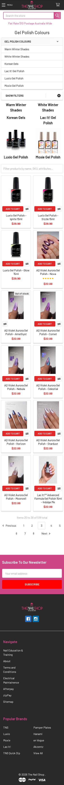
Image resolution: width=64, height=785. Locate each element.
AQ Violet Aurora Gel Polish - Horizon (16, 441)
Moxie (6, 740)
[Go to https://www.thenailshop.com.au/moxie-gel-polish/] (48, 140)
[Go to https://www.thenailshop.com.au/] (32, 5)
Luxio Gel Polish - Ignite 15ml (16, 217)
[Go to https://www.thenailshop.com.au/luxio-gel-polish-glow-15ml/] (16, 245)
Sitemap (8, 701)
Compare (27, 209)
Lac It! (7, 746)
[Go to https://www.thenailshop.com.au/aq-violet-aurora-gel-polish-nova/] (48, 245)
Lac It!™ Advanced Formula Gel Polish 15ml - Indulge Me (48, 498)
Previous (10, 525)
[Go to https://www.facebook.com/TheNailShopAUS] (28, 619)
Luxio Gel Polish (13, 78)
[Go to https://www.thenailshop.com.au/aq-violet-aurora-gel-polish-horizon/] (16, 415)
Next (44, 533)
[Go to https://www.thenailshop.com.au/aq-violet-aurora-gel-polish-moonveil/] (16, 470)
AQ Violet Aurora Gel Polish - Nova (48, 271)
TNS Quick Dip (11, 753)
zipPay (7, 695)
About (6, 661)
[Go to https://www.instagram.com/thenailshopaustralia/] (36, 619)
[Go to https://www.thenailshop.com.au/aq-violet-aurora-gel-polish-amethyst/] (16, 305)
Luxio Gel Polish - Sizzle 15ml (48, 217)
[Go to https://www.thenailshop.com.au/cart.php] (58, 5)
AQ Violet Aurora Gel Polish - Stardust (48, 441)
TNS (5, 727)
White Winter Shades (16, 56)
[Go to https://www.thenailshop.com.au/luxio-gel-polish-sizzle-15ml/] (48, 190)
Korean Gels (11, 63)
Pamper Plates (42, 727)
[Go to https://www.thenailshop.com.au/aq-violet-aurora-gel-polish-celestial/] (48, 360)
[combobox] (32, 15)
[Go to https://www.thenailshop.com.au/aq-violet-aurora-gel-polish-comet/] (48, 305)
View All (38, 753)
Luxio (6, 734)
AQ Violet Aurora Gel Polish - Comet (48, 332)
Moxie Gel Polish (14, 85)
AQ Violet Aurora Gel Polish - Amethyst (16, 332)
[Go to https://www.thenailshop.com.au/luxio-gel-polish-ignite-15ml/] (16, 190)
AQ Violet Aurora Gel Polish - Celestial (48, 387)
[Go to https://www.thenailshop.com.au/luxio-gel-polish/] (16, 140)
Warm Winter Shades (16, 49)
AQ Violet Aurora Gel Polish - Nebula (16, 387)
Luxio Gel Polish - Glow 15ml (16, 271)
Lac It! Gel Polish (14, 71)
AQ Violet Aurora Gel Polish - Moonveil (16, 496)
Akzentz (38, 746)
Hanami (37, 734)
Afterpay (8, 688)
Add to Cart (13, 208)
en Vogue (38, 740)
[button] (7, 5)
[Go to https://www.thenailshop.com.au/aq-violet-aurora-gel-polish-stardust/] (48, 415)
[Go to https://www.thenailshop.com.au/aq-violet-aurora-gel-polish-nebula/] (16, 360)
